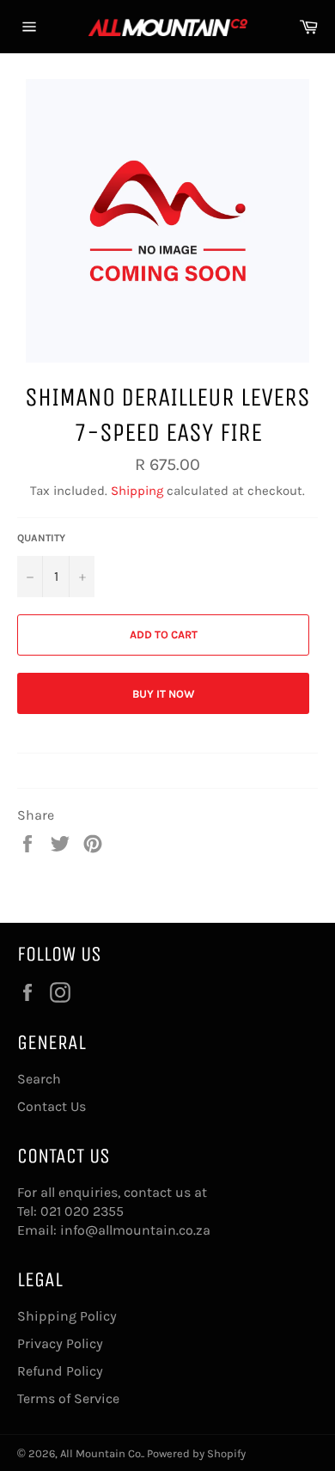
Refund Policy (60, 1371)
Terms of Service (68, 1398)
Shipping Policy (67, 1316)
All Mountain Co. (101, 1453)
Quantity (41, 538)
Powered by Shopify (196, 1453)
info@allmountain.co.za (135, 1230)
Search (39, 1079)
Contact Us (51, 1106)
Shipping (137, 490)
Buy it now (163, 693)
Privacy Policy (60, 1343)
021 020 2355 (82, 1211)
